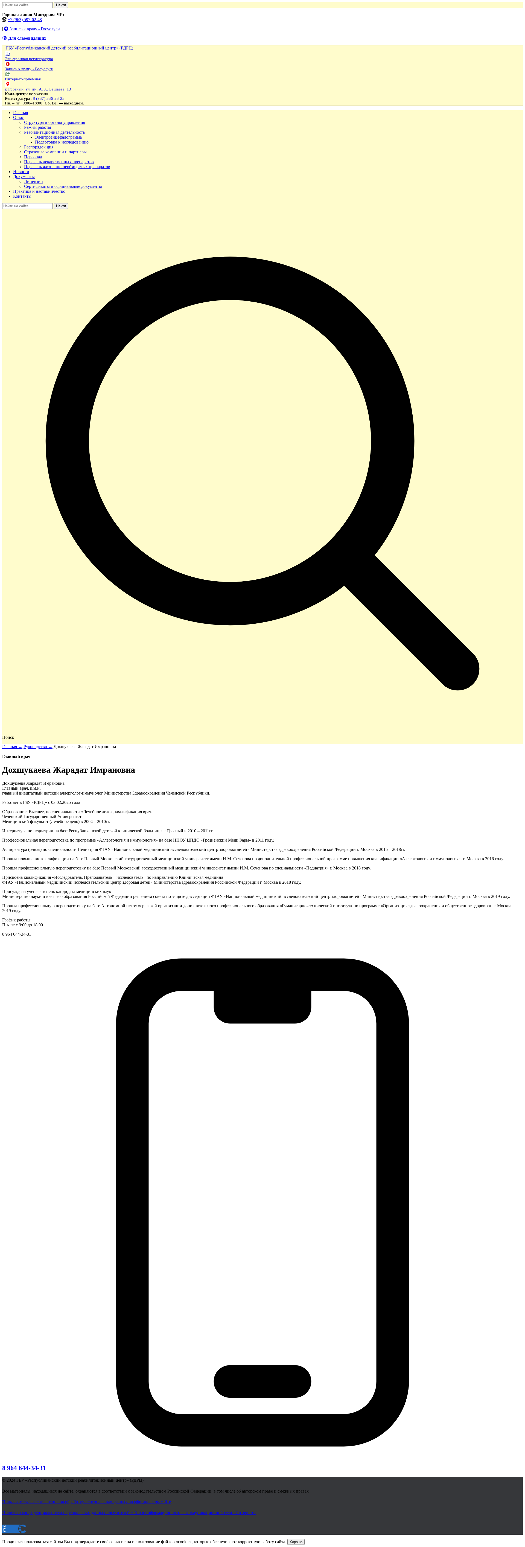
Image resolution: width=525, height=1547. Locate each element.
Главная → (12, 746)
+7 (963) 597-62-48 (25, 19)
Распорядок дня (38, 147)
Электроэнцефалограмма (58, 137)
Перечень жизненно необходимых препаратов (67, 166)
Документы (24, 176)
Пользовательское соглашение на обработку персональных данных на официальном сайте (86, 1501)
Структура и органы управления (54, 122)
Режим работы (37, 127)
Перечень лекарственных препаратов (59, 161)
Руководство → (38, 746)
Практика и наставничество (39, 191)
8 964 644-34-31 (24, 1468)
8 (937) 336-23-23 (49, 98)
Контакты (22, 196)
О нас (18, 117)
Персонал (33, 156)
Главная (20, 112)
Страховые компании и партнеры (55, 152)
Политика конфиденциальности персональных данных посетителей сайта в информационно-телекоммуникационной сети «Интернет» (129, 1512)
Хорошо (296, 1542)
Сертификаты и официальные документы (63, 186)
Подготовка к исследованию (62, 142)
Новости (21, 171)
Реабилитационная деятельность (54, 132)
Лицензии (33, 181)
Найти (61, 5)
